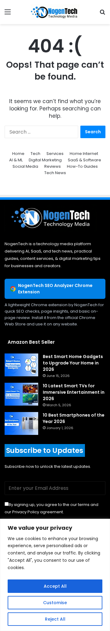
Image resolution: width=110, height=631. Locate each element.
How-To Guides (82, 166)
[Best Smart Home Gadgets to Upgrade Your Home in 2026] (21, 364)
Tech (35, 153)
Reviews (52, 166)
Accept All (55, 586)
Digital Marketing (45, 160)
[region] (55, 575)
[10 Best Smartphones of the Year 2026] (21, 423)
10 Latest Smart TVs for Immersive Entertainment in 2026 (74, 392)
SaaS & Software (84, 160)
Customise (55, 603)
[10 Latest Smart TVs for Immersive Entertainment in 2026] (21, 394)
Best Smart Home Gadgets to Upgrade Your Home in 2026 (73, 362)
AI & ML (16, 160)
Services (55, 153)
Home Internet (84, 153)
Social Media (25, 166)
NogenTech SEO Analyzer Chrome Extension (55, 288)
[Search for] (102, 14)
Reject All (55, 619)
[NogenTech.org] (55, 12)
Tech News (55, 173)
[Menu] (8, 14)
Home (18, 153)
